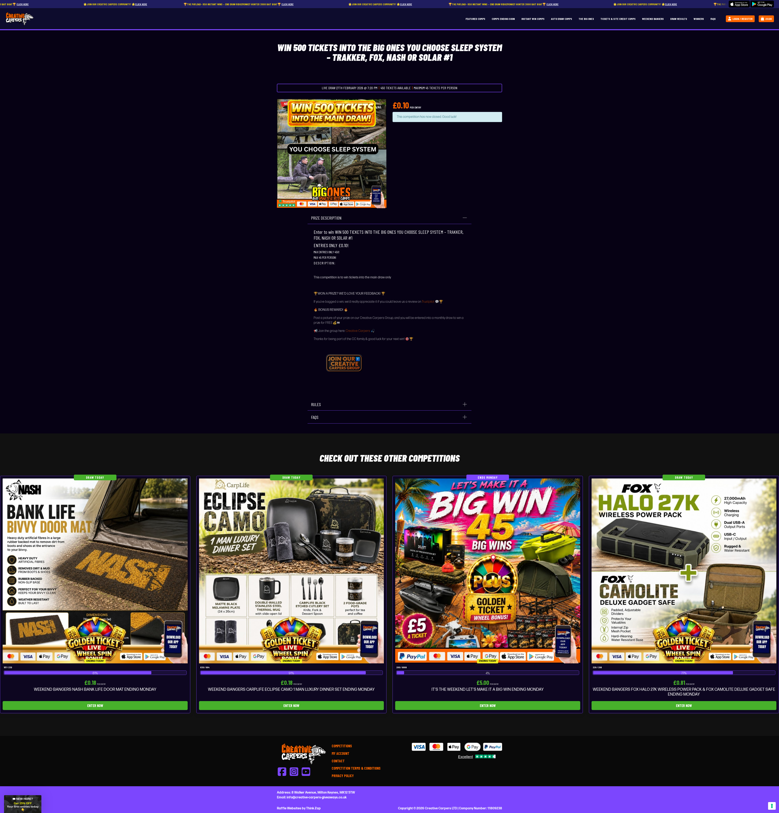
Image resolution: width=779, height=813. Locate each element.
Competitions (342, 746)
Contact (338, 761)
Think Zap (313, 808)
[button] (22, 804)
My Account (340, 753)
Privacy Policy (343, 775)
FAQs (314, 417)
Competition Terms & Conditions (356, 768)
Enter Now (95, 705)
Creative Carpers (358, 331)
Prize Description (326, 217)
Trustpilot (428, 302)
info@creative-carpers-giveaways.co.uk (316, 797)
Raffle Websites (289, 808)
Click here (141, 4)
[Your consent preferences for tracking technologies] (772, 806)
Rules (316, 404)
